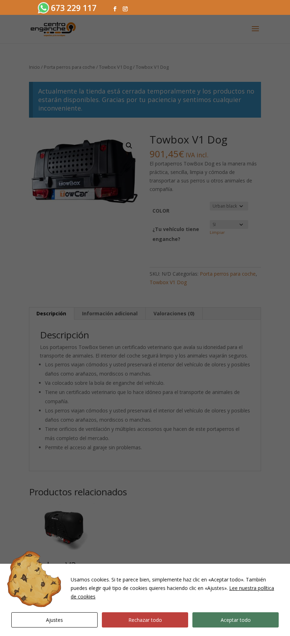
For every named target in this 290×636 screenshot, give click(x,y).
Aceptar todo (236, 620)
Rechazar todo (145, 620)
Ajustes (54, 620)
